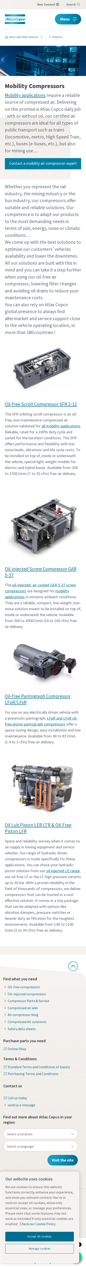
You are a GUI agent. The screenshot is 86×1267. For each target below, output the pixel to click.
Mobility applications (25, 95)
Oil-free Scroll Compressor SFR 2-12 (41, 404)
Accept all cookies (40, 1236)
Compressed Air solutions (27, 1022)
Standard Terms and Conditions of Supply (39, 1067)
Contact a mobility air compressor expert (43, 163)
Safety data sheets (22, 1029)
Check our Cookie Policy (38, 1224)
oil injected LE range (63, 870)
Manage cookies (39, 1248)
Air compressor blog (23, 1014)
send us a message (21, 1105)
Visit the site (62, 1160)
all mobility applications (60, 425)
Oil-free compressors (24, 987)
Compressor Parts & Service (28, 1001)
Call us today (17, 1098)
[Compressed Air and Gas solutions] (44, 37)
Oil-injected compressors (27, 994)
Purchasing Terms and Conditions (33, 1073)
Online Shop (17, 1049)
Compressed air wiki (23, 1008)
